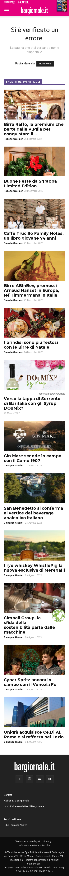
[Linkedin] (40, 779)
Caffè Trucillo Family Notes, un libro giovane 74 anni (34, 236)
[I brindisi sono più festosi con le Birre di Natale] (34, 323)
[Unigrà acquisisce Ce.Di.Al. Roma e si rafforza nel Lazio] (34, 712)
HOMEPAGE (45, 64)
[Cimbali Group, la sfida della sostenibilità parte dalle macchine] (34, 598)
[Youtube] (50, 779)
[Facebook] (19, 779)
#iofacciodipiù (58, 615)
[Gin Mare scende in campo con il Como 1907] (34, 436)
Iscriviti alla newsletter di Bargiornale (24, 806)
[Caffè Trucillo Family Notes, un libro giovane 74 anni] (34, 214)
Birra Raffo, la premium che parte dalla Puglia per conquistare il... (34, 129)
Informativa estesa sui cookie (34, 845)
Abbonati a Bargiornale (16, 800)
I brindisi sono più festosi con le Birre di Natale (31, 345)
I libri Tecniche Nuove (15, 825)
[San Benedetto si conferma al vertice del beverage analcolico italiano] (34, 488)
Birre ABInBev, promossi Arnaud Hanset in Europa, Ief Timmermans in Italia (31, 290)
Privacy (47, 841)
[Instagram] (29, 779)
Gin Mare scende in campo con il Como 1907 (32, 458)
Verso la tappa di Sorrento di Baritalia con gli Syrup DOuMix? (32, 403)
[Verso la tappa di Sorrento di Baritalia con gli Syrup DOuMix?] (34, 375)
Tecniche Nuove (12, 819)
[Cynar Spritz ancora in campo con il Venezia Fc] (34, 660)
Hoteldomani (24, 2)
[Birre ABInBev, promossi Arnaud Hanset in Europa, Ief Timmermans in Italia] (34, 266)
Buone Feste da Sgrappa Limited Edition (30, 183)
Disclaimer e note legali (27, 841)
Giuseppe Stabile (13, 465)
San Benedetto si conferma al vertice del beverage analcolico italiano (33, 513)
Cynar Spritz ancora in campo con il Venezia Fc (30, 682)
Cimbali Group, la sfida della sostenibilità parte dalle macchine (29, 625)
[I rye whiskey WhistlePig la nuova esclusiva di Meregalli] (34, 545)
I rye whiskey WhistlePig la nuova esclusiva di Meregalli (34, 568)
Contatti (8, 794)
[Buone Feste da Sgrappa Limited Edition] (34, 161)
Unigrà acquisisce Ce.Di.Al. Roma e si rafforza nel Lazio (34, 734)
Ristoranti (9, 2)
